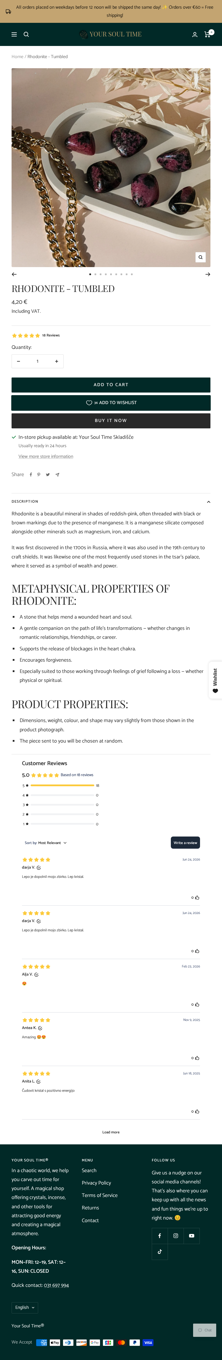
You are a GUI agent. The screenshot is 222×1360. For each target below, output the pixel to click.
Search (89, 1170)
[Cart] (207, 34)
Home (17, 57)
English (22, 1307)
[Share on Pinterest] (38, 475)
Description (25, 502)
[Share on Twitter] (47, 475)
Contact (90, 1220)
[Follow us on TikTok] (160, 1252)
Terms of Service (100, 1195)
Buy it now (111, 421)
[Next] (208, 274)
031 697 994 (56, 1285)
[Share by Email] (57, 475)
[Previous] (14, 274)
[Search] (26, 34)
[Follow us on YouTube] (191, 1236)
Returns (90, 1208)
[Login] (194, 34)
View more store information (45, 456)
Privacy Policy (96, 1183)
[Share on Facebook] (31, 475)
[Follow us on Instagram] (176, 1236)
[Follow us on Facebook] (160, 1236)
